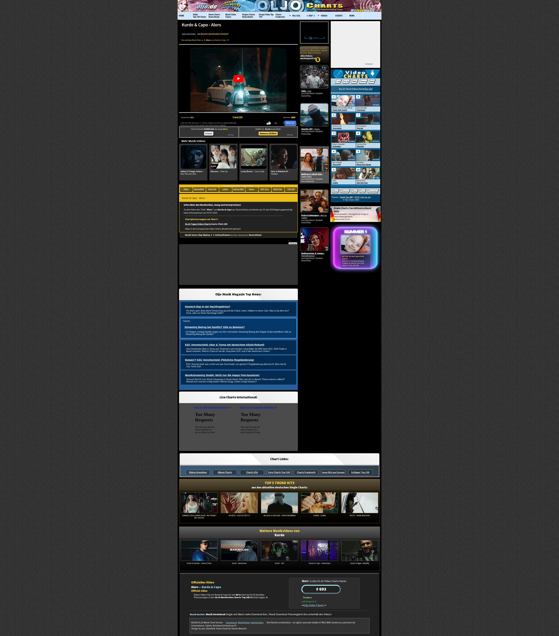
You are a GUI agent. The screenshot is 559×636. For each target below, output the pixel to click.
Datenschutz (257, 622)
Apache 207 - (310, 129)
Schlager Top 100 (360, 472)
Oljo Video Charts (314, 605)
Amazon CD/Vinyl (268, 133)
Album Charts (225, 472)
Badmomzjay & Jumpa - (313, 254)
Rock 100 (212, 189)
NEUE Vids (277, 189)
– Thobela (280, 172)
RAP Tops (265, 189)
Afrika (186, 189)
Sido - (306, 91)
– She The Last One (192, 172)
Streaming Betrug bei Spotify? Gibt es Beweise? (215, 327)
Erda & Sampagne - (314, 216)
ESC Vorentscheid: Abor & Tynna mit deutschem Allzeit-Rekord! (224, 344)
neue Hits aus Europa (333, 472)
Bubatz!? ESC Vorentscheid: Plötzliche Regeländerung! (219, 359)
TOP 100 (290, 189)
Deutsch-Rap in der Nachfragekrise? (207, 306)
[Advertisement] (238, 264)
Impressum (231, 622)
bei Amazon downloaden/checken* (213, 33)
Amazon (208, 133)
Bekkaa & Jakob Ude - (312, 175)
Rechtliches (244, 622)
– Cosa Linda (252, 171)
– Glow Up (219, 171)
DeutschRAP (199, 189)
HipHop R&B (238, 189)
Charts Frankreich (306, 472)
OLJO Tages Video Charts (198, 224)
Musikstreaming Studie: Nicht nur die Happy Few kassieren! (222, 375)
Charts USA (252, 472)
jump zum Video (189, 33)
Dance (251, 189)
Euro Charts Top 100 (279, 472)
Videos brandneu (198, 472)
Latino (225, 189)
